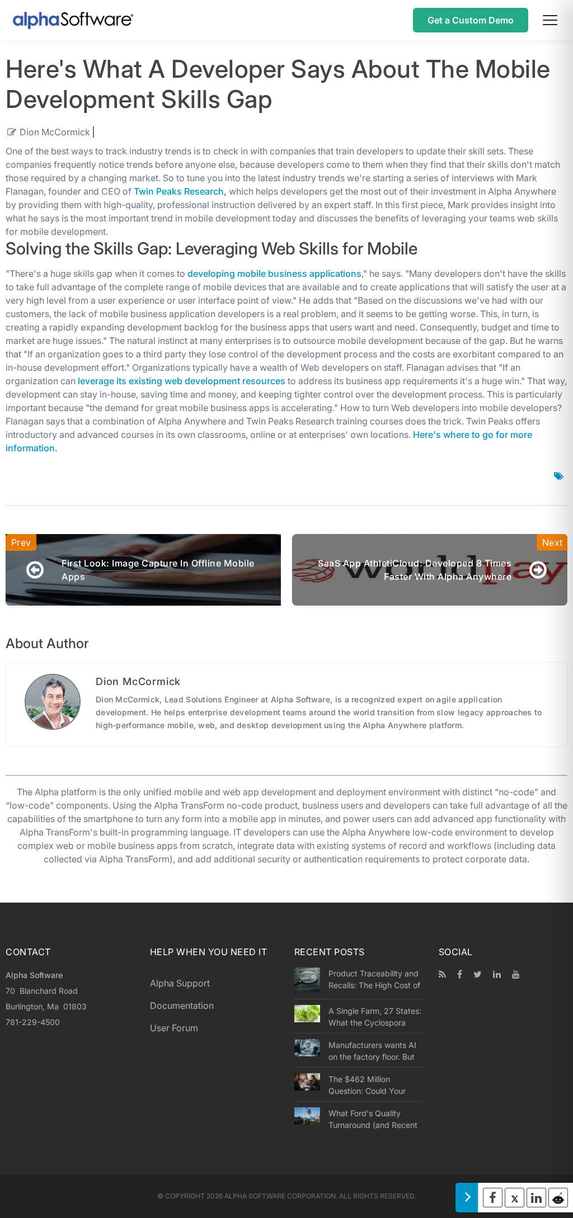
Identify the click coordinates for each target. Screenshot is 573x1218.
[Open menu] (550, 20)
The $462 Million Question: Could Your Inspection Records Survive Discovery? (367, 1085)
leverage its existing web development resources (181, 380)
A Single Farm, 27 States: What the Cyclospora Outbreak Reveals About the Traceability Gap (374, 1016)
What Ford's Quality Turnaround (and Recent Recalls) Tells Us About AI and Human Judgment (375, 1119)
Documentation (182, 1005)
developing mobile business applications (274, 273)
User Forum (174, 1027)
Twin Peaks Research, (180, 191)
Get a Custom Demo (471, 20)
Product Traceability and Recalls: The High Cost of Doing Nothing (374, 979)
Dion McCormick (55, 132)
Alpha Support (180, 983)
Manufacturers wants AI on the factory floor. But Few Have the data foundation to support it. (372, 1050)
